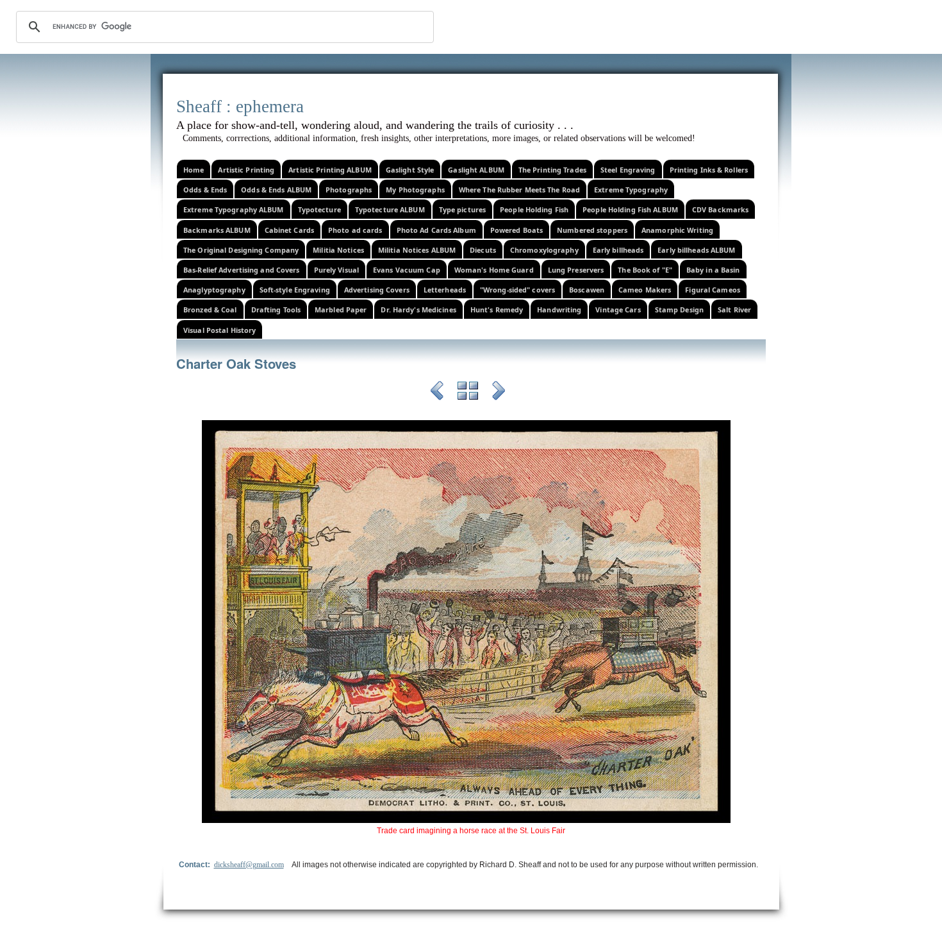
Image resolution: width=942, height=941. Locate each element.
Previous (437, 392)
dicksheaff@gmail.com (249, 864)
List (468, 392)
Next (498, 392)
